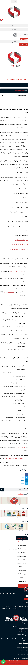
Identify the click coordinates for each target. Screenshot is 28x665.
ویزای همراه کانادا (22, 574)
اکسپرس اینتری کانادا (21, 545)
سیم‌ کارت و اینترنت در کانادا (21, 505)
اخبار (23, 90)
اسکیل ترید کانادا (22, 567)
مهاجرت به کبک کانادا (21, 563)
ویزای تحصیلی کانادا (21, 556)
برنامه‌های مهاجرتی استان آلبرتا (18, 90)
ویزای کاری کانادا (22, 581)
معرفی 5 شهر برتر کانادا (22, 518)
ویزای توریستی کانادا (21, 560)
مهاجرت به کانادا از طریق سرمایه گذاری (17, 549)
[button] (14, 1)
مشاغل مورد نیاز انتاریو (22, 531)
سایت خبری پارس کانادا (22, 647)
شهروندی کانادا (23, 577)
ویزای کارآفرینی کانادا (21, 552)
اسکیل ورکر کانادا (22, 570)
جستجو (26, 34)
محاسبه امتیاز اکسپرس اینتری (21, 658)
